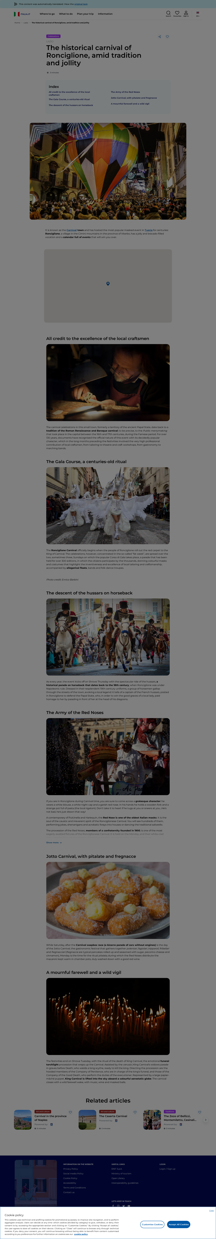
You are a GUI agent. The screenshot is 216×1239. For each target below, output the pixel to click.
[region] (108, 1223)
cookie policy (81, 1234)
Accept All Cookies (179, 1224)
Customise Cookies (152, 1224)
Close (211, 1211)
